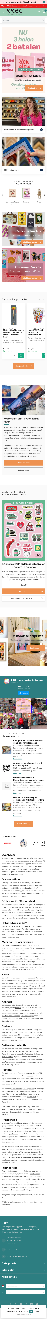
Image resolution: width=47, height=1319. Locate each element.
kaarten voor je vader (35, 1013)
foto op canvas (36, 1139)
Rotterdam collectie (9, 1051)
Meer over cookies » (24, 1314)
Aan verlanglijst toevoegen (22, 598)
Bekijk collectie (22, 366)
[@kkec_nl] (6, 681)
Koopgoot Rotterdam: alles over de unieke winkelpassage (28, 741)
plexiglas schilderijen (34, 988)
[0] (44, 11)
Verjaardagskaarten (16, 1010)
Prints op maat (24, 462)
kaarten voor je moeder (11, 1016)
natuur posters (28, 1089)
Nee (37, 1311)
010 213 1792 (12, 1249)
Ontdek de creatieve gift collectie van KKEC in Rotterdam (28, 798)
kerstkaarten (7, 1013)
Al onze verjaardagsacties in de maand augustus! (28, 764)
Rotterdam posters (12, 1091)
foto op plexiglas (22, 1139)
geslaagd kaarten (19, 1013)
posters (30, 1076)
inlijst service (32, 1179)
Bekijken (22, 591)
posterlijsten (31, 1097)
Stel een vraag (23, 470)
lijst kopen (28, 1190)
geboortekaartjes (27, 1016)
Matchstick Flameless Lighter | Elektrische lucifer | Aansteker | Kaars (13, 333)
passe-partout (18, 1184)
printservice (13, 1134)
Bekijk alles (22, 824)
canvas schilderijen (29, 991)
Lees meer (17, 759)
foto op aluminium (9, 1139)
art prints (14, 994)
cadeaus (39, 1032)
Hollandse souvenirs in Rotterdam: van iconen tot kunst (28, 779)
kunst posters (16, 1089)
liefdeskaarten (30, 1010)
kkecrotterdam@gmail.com (17, 1256)
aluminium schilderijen (10, 991)
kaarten (18, 1008)
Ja (31, 1311)
